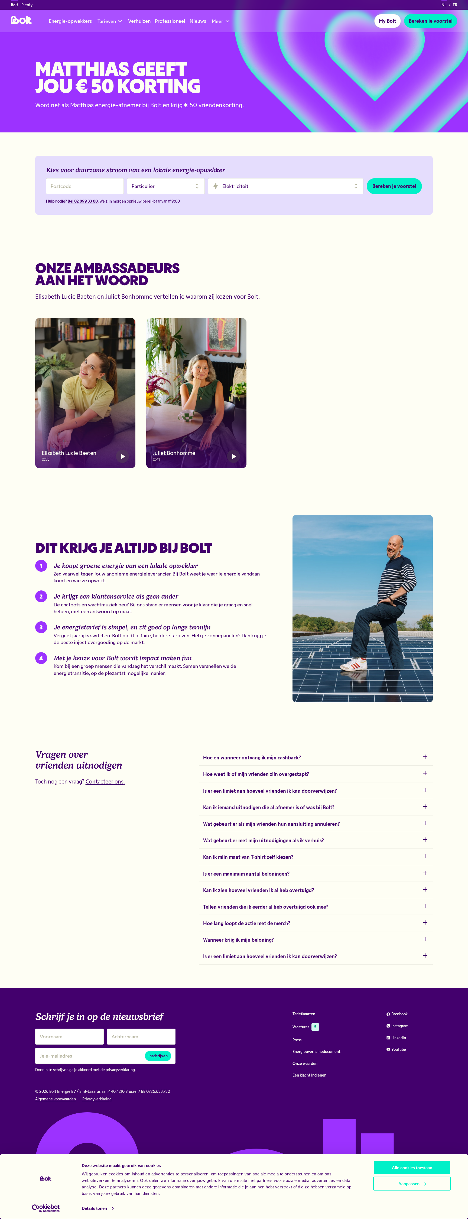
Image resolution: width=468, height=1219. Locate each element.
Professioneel (170, 21)
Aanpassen (409, 1183)
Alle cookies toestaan (412, 1167)
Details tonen (94, 1208)
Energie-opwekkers (70, 21)
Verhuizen (139, 21)
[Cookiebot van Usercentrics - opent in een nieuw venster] (46, 1208)
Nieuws (198, 21)
